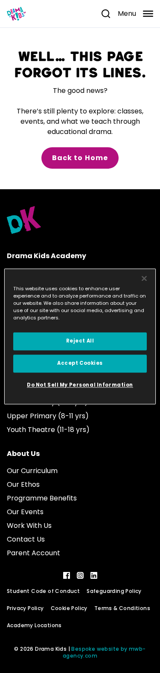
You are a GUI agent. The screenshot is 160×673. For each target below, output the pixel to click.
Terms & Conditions (122, 608)
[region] (80, 336)
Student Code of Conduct (43, 591)
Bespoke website (95, 648)
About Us (23, 454)
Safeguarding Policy (114, 591)
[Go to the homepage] (16, 14)
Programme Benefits (42, 498)
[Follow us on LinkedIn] (93, 575)
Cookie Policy (69, 608)
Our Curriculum (32, 471)
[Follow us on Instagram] (80, 575)
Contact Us (26, 539)
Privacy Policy (25, 608)
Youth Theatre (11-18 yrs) (48, 430)
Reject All (80, 341)
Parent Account (33, 553)
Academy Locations (34, 625)
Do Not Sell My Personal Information (80, 385)
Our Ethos (23, 484)
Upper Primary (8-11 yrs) (48, 416)
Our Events (25, 512)
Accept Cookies (80, 363)
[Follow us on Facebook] (66, 575)
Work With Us (29, 525)
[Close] (144, 278)
